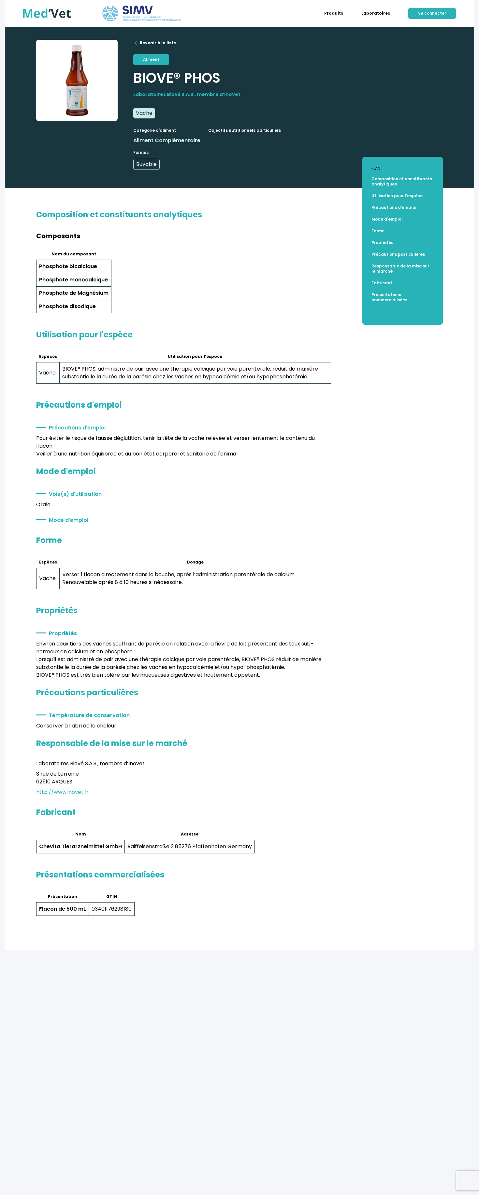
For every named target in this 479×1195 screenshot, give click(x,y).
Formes (141, 152)
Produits (333, 13)
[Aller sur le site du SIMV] (141, 13)
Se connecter (432, 13)
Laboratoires (375, 13)
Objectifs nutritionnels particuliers (244, 130)
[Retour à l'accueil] (47, 13)
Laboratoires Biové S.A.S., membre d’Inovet (186, 94)
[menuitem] (333, 13)
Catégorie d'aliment (154, 130)
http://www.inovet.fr (62, 792)
